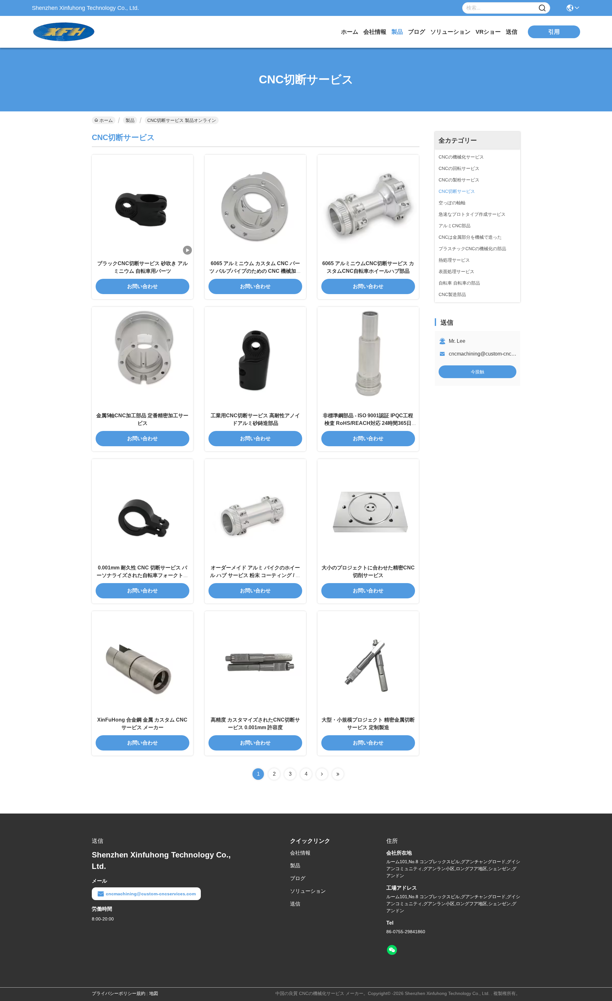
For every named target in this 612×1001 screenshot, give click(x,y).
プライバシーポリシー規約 (118, 993)
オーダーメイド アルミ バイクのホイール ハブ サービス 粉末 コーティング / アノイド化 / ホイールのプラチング (255, 575)
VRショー (488, 32)
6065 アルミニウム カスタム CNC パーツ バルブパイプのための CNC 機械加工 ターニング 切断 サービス (255, 271)
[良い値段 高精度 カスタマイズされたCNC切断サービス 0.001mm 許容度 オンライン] (255, 661)
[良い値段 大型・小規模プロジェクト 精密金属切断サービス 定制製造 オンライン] (368, 661)
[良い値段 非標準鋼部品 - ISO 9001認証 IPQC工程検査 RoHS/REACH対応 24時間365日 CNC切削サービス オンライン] (368, 357)
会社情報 (374, 32)
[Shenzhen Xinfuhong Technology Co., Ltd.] (67, 31)
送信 (511, 32)
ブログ (416, 32)
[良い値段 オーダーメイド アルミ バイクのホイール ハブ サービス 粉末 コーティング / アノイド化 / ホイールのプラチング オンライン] (255, 509)
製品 (397, 32)
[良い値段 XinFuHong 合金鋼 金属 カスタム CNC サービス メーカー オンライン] (142, 661)
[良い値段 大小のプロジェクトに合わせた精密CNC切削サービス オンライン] (368, 509)
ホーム (349, 32)
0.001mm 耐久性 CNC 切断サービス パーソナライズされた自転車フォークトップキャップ (142, 575)
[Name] (542, 8)
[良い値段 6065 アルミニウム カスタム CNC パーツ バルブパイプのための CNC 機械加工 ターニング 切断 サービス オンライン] (255, 205)
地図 (153, 993)
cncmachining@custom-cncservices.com (495, 353)
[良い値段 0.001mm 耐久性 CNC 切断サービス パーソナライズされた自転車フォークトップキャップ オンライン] (142, 509)
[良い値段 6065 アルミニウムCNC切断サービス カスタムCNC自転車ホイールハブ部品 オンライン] (368, 205)
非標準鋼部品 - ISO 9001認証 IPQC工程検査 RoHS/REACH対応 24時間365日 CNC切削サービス (368, 423)
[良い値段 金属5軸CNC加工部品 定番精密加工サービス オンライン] (142, 357)
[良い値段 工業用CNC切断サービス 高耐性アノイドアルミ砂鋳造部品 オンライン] (255, 357)
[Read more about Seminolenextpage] (322, 774)
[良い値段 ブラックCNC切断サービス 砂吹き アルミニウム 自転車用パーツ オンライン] (142, 205)
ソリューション (450, 32)
